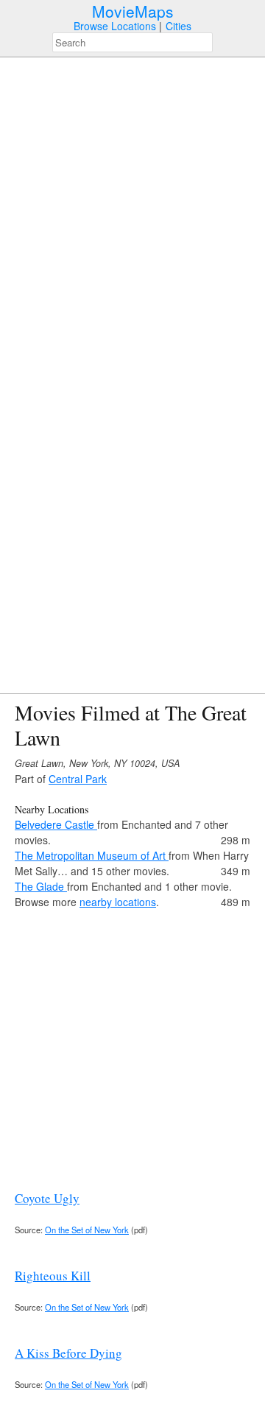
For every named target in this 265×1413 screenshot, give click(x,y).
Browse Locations (115, 25)
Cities (178, 25)
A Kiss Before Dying (68, 1352)
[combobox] (132, 42)
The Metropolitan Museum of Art (92, 855)
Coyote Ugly (47, 1198)
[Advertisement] (132, 1042)
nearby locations (118, 901)
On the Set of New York (87, 1229)
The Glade (41, 886)
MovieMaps (133, 11)
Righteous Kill (53, 1275)
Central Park (78, 778)
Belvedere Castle (56, 824)
